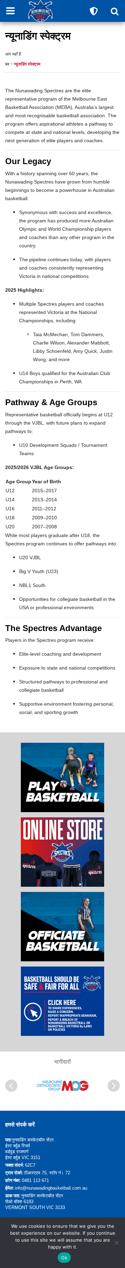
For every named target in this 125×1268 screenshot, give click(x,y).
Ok (64, 1257)
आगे (114, 1086)
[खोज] (114, 11)
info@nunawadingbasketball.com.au (51, 1188)
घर (7, 64)
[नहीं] (116, 1242)
